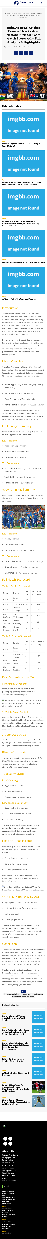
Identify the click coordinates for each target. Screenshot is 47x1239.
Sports (14, 14)
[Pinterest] (26, 53)
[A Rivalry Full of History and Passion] (23, 280)
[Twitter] (21, 53)
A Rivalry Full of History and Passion (19, 299)
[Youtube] (10, 1144)
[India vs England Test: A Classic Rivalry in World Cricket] (23, 125)
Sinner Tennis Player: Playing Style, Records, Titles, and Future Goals (16, 1102)
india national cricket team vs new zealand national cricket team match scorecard (24, 995)
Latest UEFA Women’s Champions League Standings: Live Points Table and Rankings (15, 1088)
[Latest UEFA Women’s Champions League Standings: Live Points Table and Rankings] (38, 1087)
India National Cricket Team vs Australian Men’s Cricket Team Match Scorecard (21, 183)
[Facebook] (16, 53)
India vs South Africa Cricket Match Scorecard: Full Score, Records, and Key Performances (20, 223)
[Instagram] (10, 1139)
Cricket (4, 218)
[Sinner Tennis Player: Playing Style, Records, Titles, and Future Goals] (38, 1101)
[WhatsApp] (31, 53)
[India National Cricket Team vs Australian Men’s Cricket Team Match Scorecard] (23, 164)
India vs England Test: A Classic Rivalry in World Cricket (21, 145)
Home (7, 14)
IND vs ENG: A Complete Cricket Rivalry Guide (23, 262)
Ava (8, 47)
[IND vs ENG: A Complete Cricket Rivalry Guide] (23, 243)
